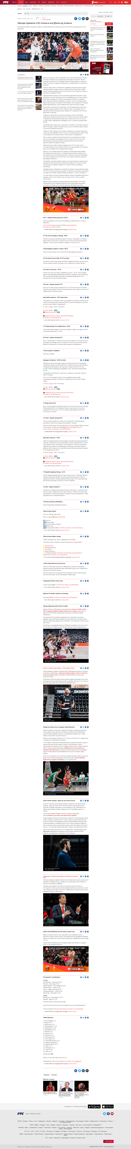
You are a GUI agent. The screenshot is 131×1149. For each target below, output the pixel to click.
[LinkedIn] (83, 18)
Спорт (20, 2)
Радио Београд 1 (28, 1134)
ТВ (39, 2)
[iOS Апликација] (101, 68)
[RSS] (121, 2)
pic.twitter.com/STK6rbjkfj (75, 1009)
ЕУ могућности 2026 (65, 1122)
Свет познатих (62, 1127)
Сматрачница (103, 1121)
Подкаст (110, 1121)
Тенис (30, 5)
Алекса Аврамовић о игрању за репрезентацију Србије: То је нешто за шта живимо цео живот (25, 100)
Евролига (19, 9)
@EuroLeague (73, 542)
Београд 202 (58, 1134)
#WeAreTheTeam (63, 553)
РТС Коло (79, 1131)
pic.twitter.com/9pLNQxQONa (52, 463)
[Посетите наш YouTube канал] (112, 1113)
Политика (25, 1121)
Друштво (55, 1121)
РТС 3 (37, 1131)
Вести (14, 2)
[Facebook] (75, 18)
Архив (65, 1135)
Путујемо (54, 1127)
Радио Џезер (107, 1134)
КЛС (42, 9)
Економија (61, 1121)
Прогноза (94, 16)
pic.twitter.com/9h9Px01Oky (51, 394)
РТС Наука (49, 1131)
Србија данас (41, 1121)
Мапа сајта (108, 1141)
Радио (44, 2)
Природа (87, 1127)
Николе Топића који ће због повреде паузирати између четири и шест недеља (64, 610)
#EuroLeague (49, 307)
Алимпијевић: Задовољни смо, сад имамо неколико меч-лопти (25, 78)
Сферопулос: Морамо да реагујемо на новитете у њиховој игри (60, 876)
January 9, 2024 (72, 229)
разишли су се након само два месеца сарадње (61, 815)
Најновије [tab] (93, 20)
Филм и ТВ (76, 1127)
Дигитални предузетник (97, 1127)
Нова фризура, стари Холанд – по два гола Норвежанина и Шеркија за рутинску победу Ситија (98, 43)
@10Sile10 (48, 549)
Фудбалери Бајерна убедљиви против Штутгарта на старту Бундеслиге (98, 57)
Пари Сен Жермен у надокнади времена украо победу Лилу (97, 50)
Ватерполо (47, 5)
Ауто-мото (60, 5)
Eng (115, 2)
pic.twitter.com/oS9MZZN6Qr (61, 429)
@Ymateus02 (49, 546)
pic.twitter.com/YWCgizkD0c (68, 597)
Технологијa (47, 1127)
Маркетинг (57, 1137)
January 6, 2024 (72, 1063)
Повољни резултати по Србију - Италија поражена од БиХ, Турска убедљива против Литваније (25, 86)
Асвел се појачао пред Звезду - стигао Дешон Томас (59, 668)
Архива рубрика (98, 5)
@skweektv (48, 316)
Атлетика (53, 5)
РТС (57, 2)
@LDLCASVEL (47, 225)
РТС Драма (57, 1131)
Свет (35, 1121)
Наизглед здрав (68, 1128)
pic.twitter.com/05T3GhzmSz (74, 528)
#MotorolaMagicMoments (73, 427)
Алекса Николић (46, 19)
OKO (26, 2)
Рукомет (41, 5)
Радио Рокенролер (79, 1134)
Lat (110, 2)
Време (86, 1121)
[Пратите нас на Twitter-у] (104, 1113)
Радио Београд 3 (49, 1134)
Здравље (69, 1127)
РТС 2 (32, 1131)
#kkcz (56, 553)
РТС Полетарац (103, 1131)
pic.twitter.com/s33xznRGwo (59, 555)
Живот (26, 1127)
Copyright (27, 1146)
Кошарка (25, 5)
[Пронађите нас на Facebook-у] (108, 1113)
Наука (82, 1127)
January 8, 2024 (72, 1011)
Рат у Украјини (80, 1121)
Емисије (51, 2)
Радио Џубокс (89, 1134)
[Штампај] (87, 18)
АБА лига (28, 9)
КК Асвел (54, 1075)
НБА (24, 9)
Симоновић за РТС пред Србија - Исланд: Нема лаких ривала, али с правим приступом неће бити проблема (26, 108)
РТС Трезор (86, 1131)
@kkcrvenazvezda (50, 312)
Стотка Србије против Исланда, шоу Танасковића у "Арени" (25, 92)
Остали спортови (69, 5)
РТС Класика (71, 1131)
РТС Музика (94, 1131)
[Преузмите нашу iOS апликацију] (108, 1106)
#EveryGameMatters (70, 225)
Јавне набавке (65, 1137)
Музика (41, 1127)
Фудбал (20, 5)
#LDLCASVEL (56, 316)
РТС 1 (28, 1131)
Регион (31, 1121)
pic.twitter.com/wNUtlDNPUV (52, 317)
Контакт (51, 1137)
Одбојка (35, 5)
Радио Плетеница (68, 1134)
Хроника (49, 1121)
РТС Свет (42, 1131)
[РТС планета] (98, 2)
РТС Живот (64, 1131)
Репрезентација (36, 9)
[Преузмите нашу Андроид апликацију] (94, 1106)
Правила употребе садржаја (37, 1146)
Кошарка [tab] (21, 75)
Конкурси (72, 1137)
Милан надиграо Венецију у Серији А (97, 35)
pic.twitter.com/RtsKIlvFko (71, 585)
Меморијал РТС (79, 5)
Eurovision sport (88, 5)
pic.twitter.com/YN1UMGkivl (52, 227)
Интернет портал (80, 1137)
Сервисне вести (94, 1121)
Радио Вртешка (99, 1134)
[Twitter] (79, 18)
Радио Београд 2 (39, 1134)
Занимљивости (33, 1127)
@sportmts (46, 555)
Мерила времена (70, 1121)
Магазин (33, 2)
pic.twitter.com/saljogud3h (73, 1061)
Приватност (20, 1146)
